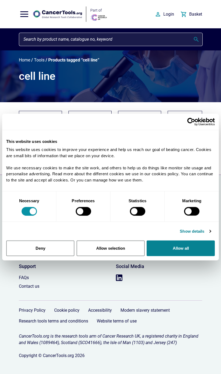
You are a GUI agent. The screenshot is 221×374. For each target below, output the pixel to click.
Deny (40, 248)
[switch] (83, 211)
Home (24, 60)
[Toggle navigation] (24, 14)
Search (196, 39)
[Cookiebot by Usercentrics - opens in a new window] (191, 122)
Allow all (181, 248)
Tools (39, 60)
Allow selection (110, 248)
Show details (192, 231)
